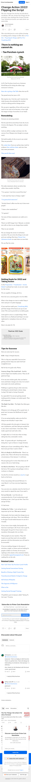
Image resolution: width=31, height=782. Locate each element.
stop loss (23, 475)
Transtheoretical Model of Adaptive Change (14, 576)
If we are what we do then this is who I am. (11, 717)
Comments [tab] (5, 640)
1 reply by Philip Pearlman (13, 676)
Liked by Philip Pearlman (12, 656)
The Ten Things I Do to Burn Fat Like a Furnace (11, 714)
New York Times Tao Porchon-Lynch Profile (14, 565)
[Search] (28, 708)
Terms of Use (23, 619)
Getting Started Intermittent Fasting (12, 568)
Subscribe (21, 2)
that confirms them (12, 147)
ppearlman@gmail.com (17, 555)
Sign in (27, 2)
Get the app (23, 774)
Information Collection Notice (17, 620)
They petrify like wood (8, 153)
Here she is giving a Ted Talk (9, 91)
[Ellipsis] (29, 655)
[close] (26, 726)
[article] (15, 717)
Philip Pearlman (9, 24)
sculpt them (7, 145)
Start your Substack (11, 774)
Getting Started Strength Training (11, 591)
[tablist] (8, 640)
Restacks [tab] (11, 640)
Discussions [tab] (13, 708)
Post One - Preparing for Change (15, 37)
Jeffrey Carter (8, 682)
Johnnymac (8, 655)
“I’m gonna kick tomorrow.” (9, 200)
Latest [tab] (7, 708)
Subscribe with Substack (16, 758)
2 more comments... (6, 700)
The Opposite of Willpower (9, 584)
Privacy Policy (18, 765)
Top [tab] (3, 708)
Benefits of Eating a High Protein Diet (12, 572)
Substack (7, 778)
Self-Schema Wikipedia (8, 580)
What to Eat (4, 587)
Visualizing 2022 (23, 306)
